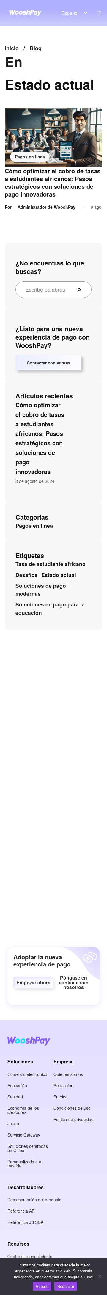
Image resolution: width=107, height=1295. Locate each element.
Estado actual (58, 575)
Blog (36, 48)
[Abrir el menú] (99, 13)
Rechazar (65, 1286)
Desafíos (26, 575)
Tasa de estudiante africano (50, 564)
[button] (33, 982)
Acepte (42, 1286)
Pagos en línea (30, 157)
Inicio (12, 48)
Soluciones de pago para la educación (50, 608)
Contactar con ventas (48, 363)
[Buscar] (81, 290)
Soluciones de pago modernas (40, 590)
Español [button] (70, 13)
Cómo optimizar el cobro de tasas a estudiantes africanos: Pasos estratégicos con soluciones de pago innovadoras (52, 182)
